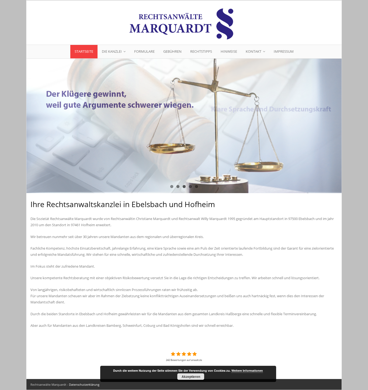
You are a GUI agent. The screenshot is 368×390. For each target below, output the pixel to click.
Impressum (284, 51)
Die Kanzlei (112, 51)
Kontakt (253, 51)
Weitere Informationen (247, 370)
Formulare (144, 51)
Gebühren (172, 51)
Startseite (84, 51)
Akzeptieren (191, 376)
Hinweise (229, 51)
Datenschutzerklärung (84, 384)
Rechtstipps (201, 51)
